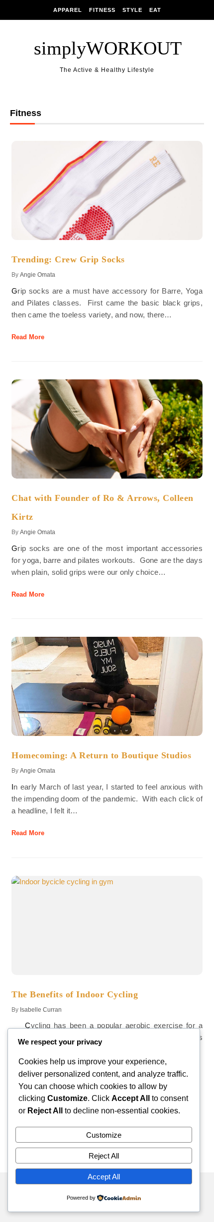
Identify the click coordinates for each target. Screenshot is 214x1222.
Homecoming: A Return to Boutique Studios (101, 755)
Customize (103, 1135)
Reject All (104, 1156)
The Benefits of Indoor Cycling (74, 994)
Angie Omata (37, 274)
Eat (155, 10)
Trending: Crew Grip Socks (68, 259)
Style (132, 10)
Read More (27, 337)
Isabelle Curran (41, 1009)
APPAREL (67, 10)
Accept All (104, 1176)
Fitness (102, 10)
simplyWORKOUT (108, 48)
